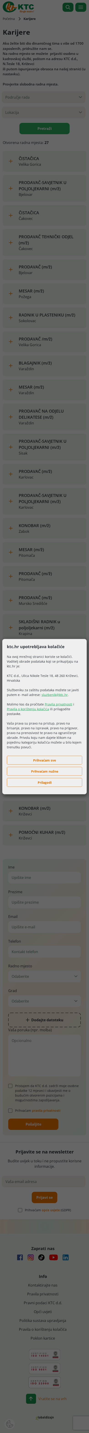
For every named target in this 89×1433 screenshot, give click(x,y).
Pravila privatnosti (58, 704)
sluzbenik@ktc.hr (55, 694)
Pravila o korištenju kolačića (28, 709)
